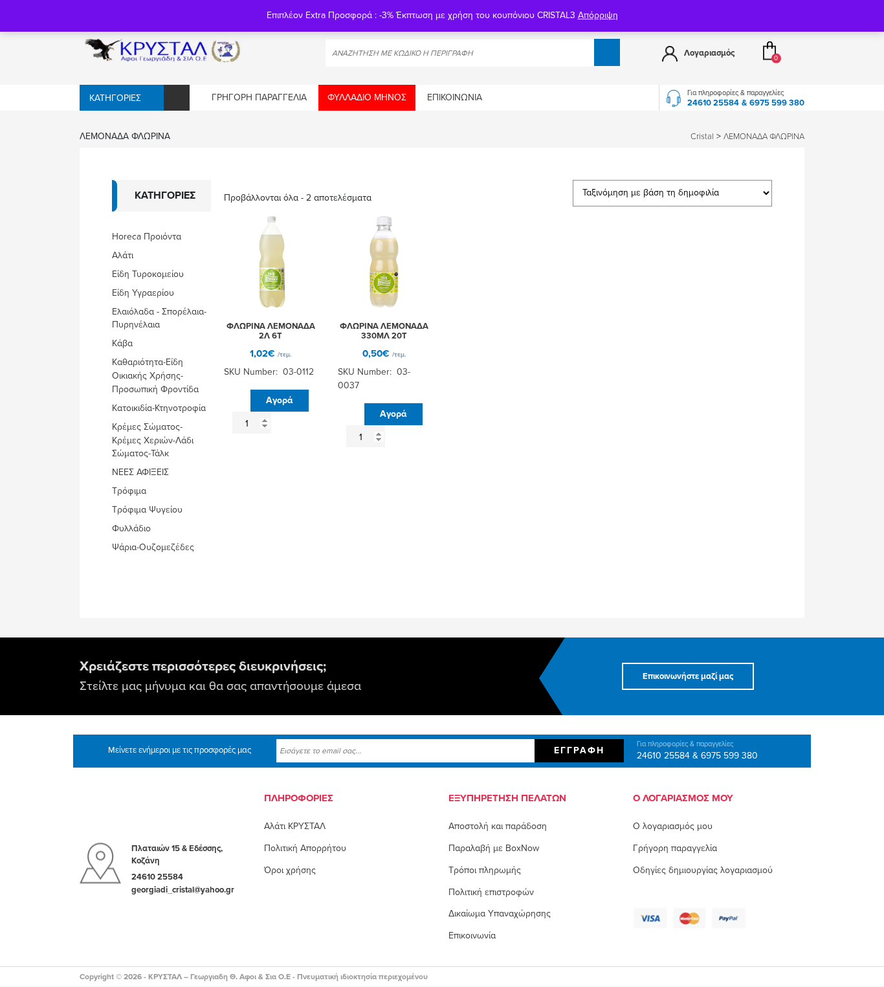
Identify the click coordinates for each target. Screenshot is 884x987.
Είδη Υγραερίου (143, 292)
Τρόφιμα (129, 490)
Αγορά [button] (279, 400)
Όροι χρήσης (290, 870)
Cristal (702, 136)
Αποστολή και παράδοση (497, 826)
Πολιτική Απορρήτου (305, 848)
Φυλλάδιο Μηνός (366, 97)
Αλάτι (122, 255)
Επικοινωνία (454, 97)
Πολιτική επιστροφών (491, 892)
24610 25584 (713, 103)
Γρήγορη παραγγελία (259, 97)
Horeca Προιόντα (146, 236)
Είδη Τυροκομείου (148, 274)
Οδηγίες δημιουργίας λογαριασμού (703, 870)
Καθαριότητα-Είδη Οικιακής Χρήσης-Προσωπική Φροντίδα (155, 376)
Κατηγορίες (115, 98)
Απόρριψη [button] (598, 15)
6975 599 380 (776, 103)
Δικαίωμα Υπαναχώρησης (499, 913)
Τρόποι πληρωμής (484, 870)
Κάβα (122, 343)
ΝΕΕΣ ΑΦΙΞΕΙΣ (140, 472)
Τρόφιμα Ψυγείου (147, 509)
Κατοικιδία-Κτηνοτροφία (159, 408)
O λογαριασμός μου (673, 826)
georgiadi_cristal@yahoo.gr (182, 890)
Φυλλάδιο (131, 528)
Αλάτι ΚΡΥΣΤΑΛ (295, 826)
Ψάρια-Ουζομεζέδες (153, 547)
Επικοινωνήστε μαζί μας (688, 676)
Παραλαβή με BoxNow (493, 848)
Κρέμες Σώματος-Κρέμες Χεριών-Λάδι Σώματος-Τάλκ (152, 440)
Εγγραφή (579, 750)
